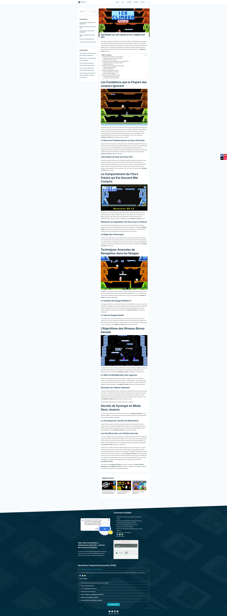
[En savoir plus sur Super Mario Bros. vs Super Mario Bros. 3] (139, 485)
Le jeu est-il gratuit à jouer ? (87, 585)
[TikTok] (117, 611)
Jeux (122, 2)
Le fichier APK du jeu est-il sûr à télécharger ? (92, 569)
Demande (136, 2)
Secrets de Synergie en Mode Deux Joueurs (110, 74)
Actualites (129, 2)
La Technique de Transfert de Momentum (111, 76)
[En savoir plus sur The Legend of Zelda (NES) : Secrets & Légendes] (124, 485)
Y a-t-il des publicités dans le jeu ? (89, 588)
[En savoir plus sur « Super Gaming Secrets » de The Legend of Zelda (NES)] (109, 485)
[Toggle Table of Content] (145, 55)
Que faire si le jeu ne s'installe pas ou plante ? (91, 600)
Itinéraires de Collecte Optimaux (109, 73)
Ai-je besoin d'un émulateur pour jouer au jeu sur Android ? (95, 583)
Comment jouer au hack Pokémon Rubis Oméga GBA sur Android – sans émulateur (87, 75)
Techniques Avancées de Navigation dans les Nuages (112, 65)
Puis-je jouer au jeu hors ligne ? (88, 591)
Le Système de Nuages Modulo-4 (109, 67)
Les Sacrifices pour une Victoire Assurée (111, 77)
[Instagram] (112, 611)
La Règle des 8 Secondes (108, 64)
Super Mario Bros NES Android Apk (88, 42)
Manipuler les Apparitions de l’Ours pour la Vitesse (113, 62)
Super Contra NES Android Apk (87, 39)
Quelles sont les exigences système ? (90, 597)
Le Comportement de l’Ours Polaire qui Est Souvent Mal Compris (115, 61)
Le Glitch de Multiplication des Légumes (111, 71)
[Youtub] (115, 611)
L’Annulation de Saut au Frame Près (110, 59)
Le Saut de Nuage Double (108, 68)
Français (142, 2)
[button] (124, 2)
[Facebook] (109, 611)
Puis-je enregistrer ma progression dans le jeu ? (92, 594)
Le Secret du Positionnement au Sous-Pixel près (112, 58)
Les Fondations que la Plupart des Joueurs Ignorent (112, 56)
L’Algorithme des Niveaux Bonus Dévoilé (110, 70)
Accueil (117, 2)
